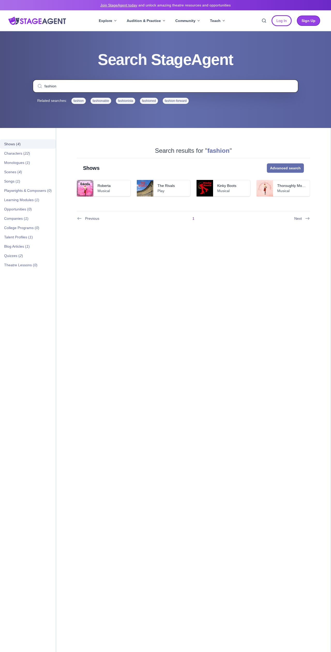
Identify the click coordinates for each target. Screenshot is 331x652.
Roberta (104, 186)
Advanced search (285, 168)
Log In (281, 21)
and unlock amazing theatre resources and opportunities (165, 5)
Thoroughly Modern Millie (298, 186)
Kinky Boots (226, 186)
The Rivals (166, 186)
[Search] (264, 21)
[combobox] (165, 86)
